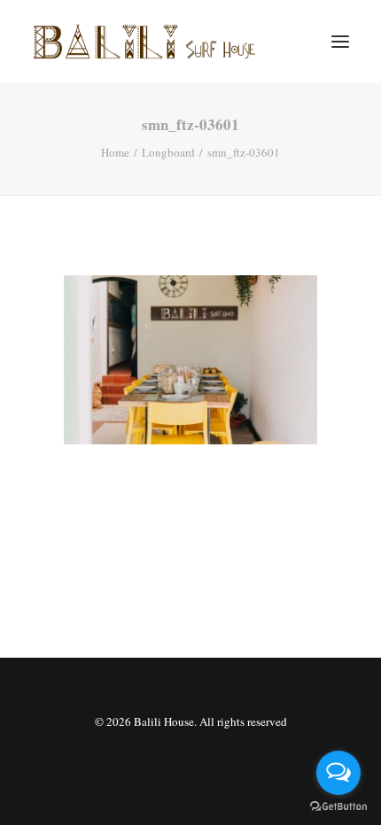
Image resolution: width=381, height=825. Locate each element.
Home (115, 152)
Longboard (168, 152)
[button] (340, 41)
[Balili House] (146, 41)
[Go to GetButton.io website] (338, 807)
